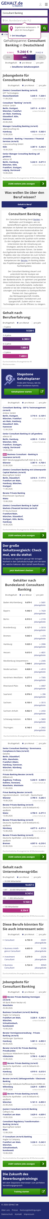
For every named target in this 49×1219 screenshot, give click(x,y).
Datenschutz (7, 1214)
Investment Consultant (9, 958)
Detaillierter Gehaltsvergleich (25, 66)
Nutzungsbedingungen (30, 1210)
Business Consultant (9, 966)
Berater (24, 260)
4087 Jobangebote (40, 687)
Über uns (5, 1210)
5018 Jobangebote (40, 628)
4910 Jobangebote (40, 670)
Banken (36, 219)
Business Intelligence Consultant (12, 949)
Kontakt (18, 1214)
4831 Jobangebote (40, 653)
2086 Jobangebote (40, 645)
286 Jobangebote (40, 695)
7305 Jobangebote (40, 678)
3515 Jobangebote (40, 704)
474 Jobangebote (40, 637)
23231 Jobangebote (40, 941)
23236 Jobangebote (40, 958)
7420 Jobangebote (40, 612)
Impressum (29, 1214)
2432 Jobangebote (40, 712)
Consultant (9, 940)
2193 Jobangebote (40, 620)
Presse (15, 1210)
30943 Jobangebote (40, 966)
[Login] (41, 4)
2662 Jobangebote (40, 729)
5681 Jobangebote (40, 603)
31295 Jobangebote (40, 949)
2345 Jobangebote (40, 662)
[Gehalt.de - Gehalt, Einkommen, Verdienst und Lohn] (12, 4)
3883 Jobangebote (40, 720)
